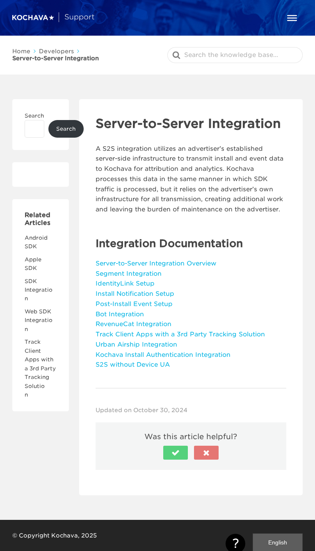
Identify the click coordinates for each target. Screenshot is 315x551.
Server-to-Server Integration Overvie (153, 263)
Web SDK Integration (38, 320)
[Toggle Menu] (292, 17)
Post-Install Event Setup (134, 304)
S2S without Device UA (133, 364)
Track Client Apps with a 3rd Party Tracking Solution (40, 368)
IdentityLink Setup (125, 283)
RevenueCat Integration (133, 324)
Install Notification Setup (135, 293)
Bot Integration (120, 314)
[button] (175, 453)
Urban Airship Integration (136, 344)
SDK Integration (38, 290)
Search (34, 116)
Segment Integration (129, 273)
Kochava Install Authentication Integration (163, 354)
